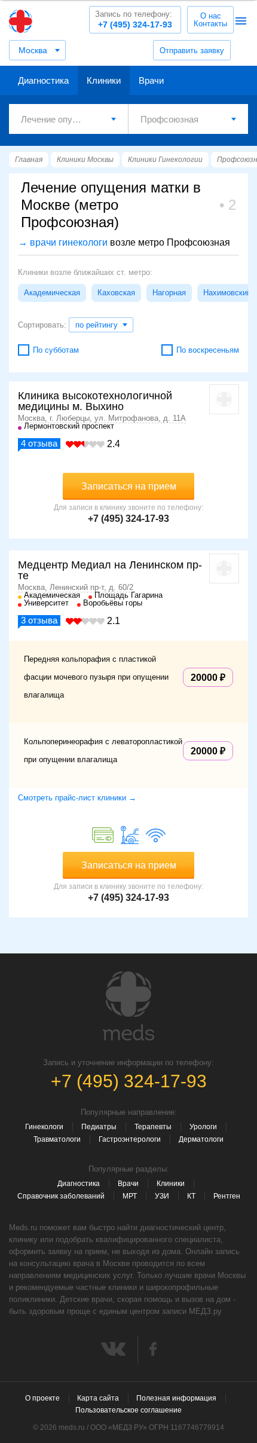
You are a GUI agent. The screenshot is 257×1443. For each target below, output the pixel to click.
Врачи (151, 80)
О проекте (42, 1398)
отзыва (39, 443)
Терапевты (153, 1127)
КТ (191, 1196)
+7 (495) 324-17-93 (133, 19)
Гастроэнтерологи (130, 1139)
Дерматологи (201, 1139)
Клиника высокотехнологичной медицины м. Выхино (95, 401)
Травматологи (57, 1139)
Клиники (104, 80)
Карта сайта (98, 1398)
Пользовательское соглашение (128, 1410)
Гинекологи (44, 1127)
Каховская (116, 292)
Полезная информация (176, 1398)
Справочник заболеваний (61, 1196)
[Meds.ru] (128, 1006)
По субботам (56, 350)
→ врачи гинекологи (63, 242)
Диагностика (43, 80)
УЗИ (162, 1196)
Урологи (203, 1127)
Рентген (226, 1196)
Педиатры (99, 1127)
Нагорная (169, 292)
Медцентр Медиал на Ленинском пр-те (110, 570)
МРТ (130, 1196)
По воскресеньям (207, 350)
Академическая (52, 292)
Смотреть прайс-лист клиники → (77, 797)
